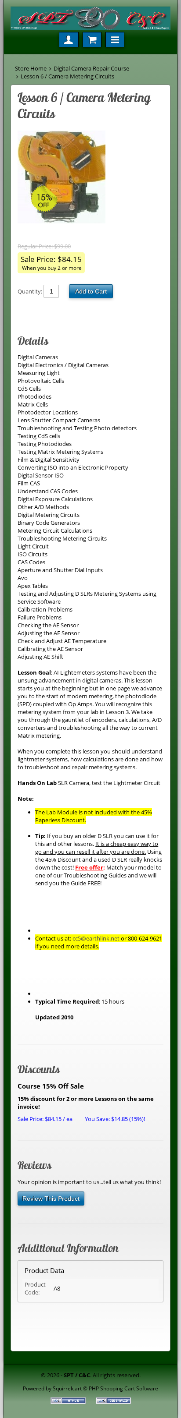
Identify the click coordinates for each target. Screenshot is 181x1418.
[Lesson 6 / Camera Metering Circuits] (86, 178)
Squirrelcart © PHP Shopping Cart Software (105, 1388)
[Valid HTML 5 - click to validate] (69, 1402)
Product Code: (35, 1288)
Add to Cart (91, 291)
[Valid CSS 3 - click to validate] (113, 1402)
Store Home (31, 68)
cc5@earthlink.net (95, 938)
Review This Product (51, 1198)
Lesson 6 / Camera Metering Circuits (67, 76)
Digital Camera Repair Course (91, 68)
